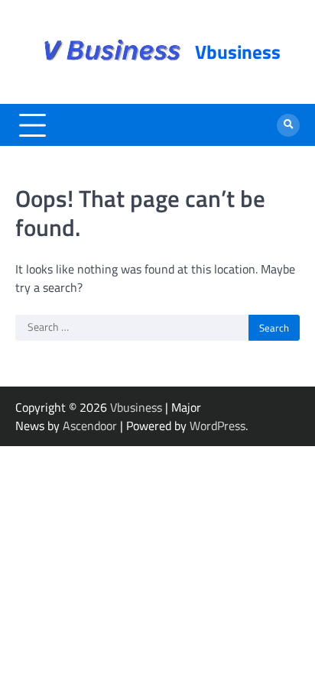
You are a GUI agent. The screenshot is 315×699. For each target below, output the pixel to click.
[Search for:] (131, 328)
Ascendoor (90, 425)
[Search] (288, 125)
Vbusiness (238, 51)
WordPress (217, 425)
